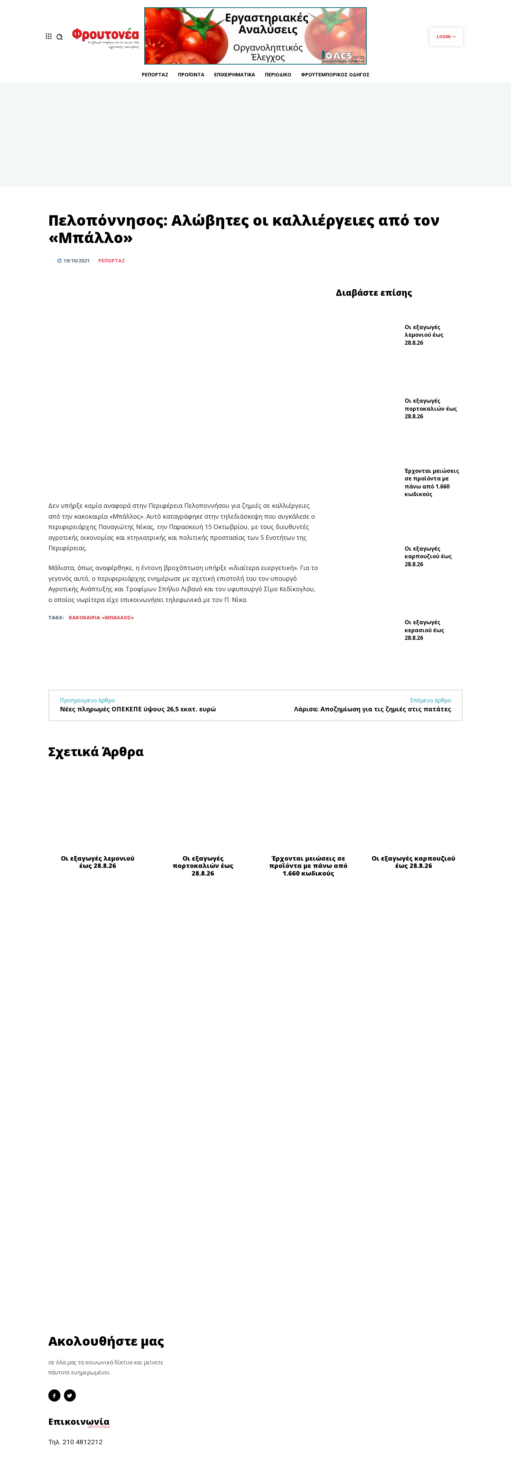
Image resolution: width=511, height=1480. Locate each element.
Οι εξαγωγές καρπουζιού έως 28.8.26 (428, 556)
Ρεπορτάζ (111, 260)
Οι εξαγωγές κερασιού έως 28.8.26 (424, 630)
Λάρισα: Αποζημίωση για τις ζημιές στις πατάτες (372, 709)
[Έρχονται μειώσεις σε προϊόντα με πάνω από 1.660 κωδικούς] (367, 484)
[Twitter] (439, 260)
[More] (455, 260)
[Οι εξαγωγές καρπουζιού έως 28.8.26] (367, 558)
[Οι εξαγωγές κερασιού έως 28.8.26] (367, 632)
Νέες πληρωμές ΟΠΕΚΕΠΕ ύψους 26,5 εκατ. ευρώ (138, 709)
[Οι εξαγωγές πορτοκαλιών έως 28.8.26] (367, 410)
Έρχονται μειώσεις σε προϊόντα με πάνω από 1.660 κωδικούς (432, 482)
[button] (59, 37)
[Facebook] (423, 260)
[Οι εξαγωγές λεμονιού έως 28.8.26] (367, 336)
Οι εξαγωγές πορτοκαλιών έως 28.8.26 (431, 408)
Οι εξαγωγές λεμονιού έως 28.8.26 (424, 334)
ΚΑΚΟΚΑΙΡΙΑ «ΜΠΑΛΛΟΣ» (101, 617)
